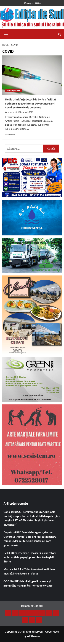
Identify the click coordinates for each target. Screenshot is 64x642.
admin (11, 112)
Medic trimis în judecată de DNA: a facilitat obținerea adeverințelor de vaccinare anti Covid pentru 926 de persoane (30, 103)
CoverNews (52, 631)
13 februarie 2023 (25, 112)
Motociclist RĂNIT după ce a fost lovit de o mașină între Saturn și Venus (29, 571)
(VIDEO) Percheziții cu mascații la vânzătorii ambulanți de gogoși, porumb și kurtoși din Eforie (30, 557)
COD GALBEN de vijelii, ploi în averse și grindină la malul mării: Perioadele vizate (28, 583)
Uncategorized (13, 90)
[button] (5, 33)
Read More (10, 134)
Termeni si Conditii (32, 605)
